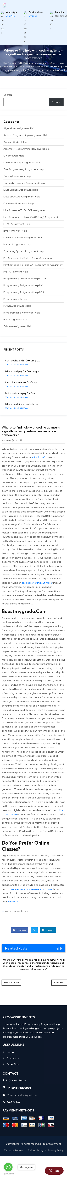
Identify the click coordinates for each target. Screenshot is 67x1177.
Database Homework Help (18, 203)
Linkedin (49, 930)
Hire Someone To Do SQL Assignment (25, 210)
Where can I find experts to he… (22, 404)
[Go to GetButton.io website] (8, 1174)
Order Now (13, 1064)
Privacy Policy (55, 1150)
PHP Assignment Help (15, 271)
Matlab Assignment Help (17, 244)
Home (10, 1052)
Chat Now (10, 16)
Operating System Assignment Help (23, 251)
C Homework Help (13, 155)
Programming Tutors (15, 299)
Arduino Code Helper (15, 142)
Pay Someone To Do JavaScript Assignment (28, 258)
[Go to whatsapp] (8, 1167)
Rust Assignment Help (15, 319)
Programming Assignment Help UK (23, 285)
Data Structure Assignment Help (21, 196)
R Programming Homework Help (21, 312)
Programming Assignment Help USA (23, 292)
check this (14, 901)
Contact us (13, 1058)
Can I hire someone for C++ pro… (23, 382)
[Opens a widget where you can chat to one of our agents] (54, 1171)
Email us (33, 16)
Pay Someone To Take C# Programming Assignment (33, 264)
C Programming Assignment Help (22, 162)
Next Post (59, 982)
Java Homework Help (15, 230)
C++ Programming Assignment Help (23, 169)
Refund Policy (35, 1150)
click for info (39, 457)
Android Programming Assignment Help (25, 135)
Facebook (21, 930)
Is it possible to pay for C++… (21, 393)
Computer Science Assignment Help (24, 182)
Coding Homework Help (17, 176)
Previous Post (11, 982)
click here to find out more (37, 582)
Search (7, 94)
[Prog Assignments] (4, 4)
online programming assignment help (31, 888)
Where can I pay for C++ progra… (23, 371)
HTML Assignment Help (16, 223)
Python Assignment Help (17, 305)
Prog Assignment (51, 1144)
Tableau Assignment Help (17, 326)
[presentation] (57, 948)
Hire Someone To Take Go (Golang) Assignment (30, 217)
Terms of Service (13, 1150)
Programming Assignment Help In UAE (25, 278)
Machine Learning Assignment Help (23, 237)
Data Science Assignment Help (20, 189)
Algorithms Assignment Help (19, 128)
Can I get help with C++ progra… (22, 360)
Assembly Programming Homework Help (26, 148)
